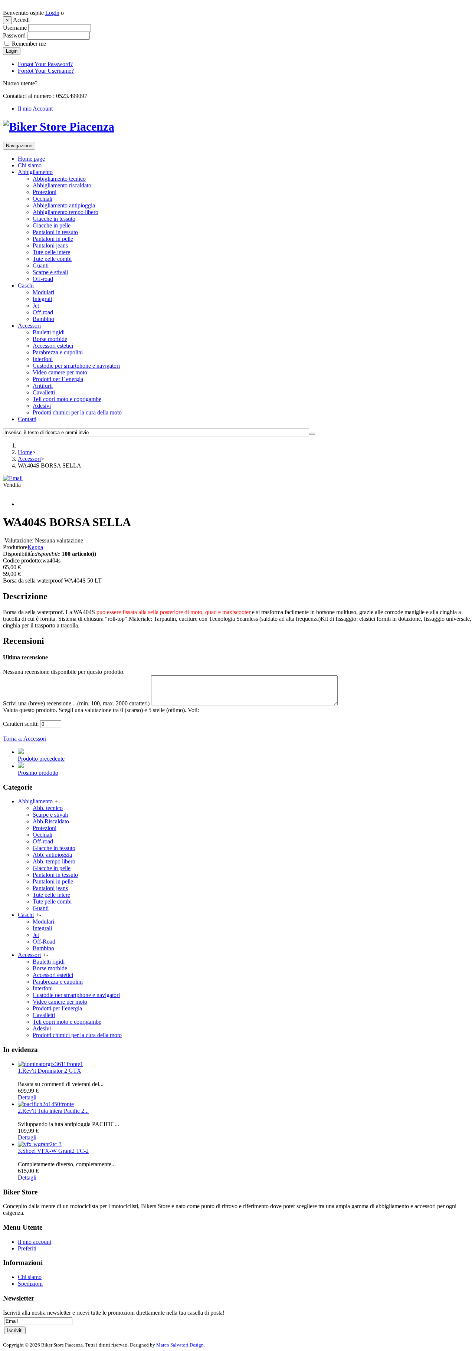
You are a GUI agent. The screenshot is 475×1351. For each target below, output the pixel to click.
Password (14, 35)
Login (52, 13)
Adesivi (42, 406)
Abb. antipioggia (52, 855)
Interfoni (43, 359)
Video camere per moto (60, 372)
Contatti (27, 419)
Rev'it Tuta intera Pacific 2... (53, 1111)
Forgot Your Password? (45, 64)
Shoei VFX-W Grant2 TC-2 (53, 1151)
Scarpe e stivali (50, 272)
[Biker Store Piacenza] (58, 126)
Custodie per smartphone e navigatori (76, 366)
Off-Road (44, 941)
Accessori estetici (53, 345)
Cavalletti (44, 392)
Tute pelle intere (51, 252)
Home (25, 452)
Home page (31, 158)
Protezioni (44, 192)
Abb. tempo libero (54, 861)
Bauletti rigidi (49, 332)
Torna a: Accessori (24, 738)
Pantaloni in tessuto (55, 232)
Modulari (43, 292)
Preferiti (27, 1248)
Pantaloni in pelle (53, 239)
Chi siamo (30, 165)
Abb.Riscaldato (51, 821)
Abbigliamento (35, 172)
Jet (36, 305)
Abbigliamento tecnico (59, 179)
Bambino (43, 319)
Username (15, 27)
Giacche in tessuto (54, 219)
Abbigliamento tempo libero (65, 212)
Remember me (29, 43)
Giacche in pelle (52, 225)
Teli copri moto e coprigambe (67, 399)
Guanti (41, 265)
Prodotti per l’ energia (58, 379)
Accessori (29, 325)
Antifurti (43, 386)
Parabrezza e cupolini (58, 352)
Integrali (42, 299)
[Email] (13, 478)
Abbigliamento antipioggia (64, 205)
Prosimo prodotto (38, 773)
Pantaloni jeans (50, 245)
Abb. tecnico (48, 808)
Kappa (35, 547)
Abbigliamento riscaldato (62, 185)
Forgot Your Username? (46, 71)
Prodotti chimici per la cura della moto (77, 412)
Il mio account (34, 1242)
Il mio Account (35, 108)
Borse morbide (50, 339)
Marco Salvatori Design (180, 1345)
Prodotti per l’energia (57, 1008)
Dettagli (27, 1097)
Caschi (26, 285)
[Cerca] (312, 434)
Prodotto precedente (41, 758)
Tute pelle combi (52, 259)
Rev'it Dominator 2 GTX (49, 1071)
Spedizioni (30, 1284)
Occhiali (42, 199)
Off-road (43, 279)
